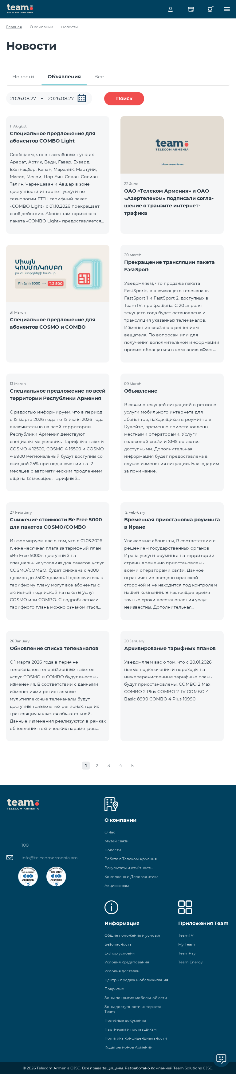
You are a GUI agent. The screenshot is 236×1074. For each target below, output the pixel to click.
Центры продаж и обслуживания (136, 980)
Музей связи (116, 841)
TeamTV (185, 935)
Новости (23, 77)
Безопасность (118, 944)
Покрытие (114, 988)
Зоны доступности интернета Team (132, 1009)
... (81, 98)
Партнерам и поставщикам (130, 1029)
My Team (186, 944)
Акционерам (116, 885)
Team (20, 8)
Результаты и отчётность (128, 867)
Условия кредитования (126, 962)
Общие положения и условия (132, 935)
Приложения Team (203, 923)
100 (25, 845)
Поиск (124, 98)
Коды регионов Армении (128, 1047)
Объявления (64, 77)
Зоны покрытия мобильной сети (135, 997)
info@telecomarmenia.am (50, 857)
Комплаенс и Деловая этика (131, 876)
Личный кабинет (170, 9)
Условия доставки (122, 971)
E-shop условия (119, 953)
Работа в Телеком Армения (130, 858)
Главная (14, 27)
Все (99, 77)
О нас (109, 832)
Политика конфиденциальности (135, 1038)
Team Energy (190, 962)
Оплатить (191, 9)
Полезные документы (125, 1020)
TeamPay (187, 953)
